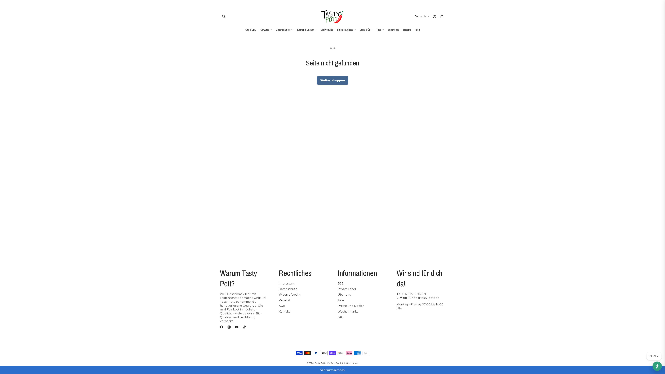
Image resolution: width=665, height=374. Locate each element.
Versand (284, 300)
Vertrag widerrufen (332, 370)
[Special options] (657, 366)
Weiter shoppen (332, 80)
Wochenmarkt (348, 311)
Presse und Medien (351, 306)
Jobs (341, 300)
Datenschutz (288, 289)
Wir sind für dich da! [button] (419, 278)
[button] (224, 16)
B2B (341, 283)
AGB (282, 306)
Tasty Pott (320, 363)
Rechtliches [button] (295, 273)
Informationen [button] (357, 273)
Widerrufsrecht (289, 294)
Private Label (347, 289)
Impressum (287, 283)
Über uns (344, 294)
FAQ (341, 317)
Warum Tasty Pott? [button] (238, 278)
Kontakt (284, 311)
